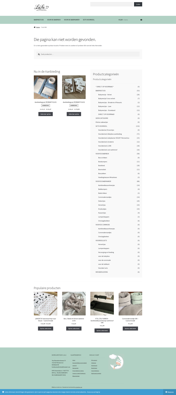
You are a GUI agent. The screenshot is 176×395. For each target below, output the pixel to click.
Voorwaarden (75, 368)
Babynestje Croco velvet (106, 98)
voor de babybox (104, 256)
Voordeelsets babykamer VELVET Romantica (113, 138)
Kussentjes (102, 213)
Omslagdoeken (103, 236)
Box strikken (102, 158)
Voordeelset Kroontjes (106, 130)
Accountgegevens (95, 370)
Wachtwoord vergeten (96, 373)
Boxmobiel (102, 169)
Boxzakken (102, 173)
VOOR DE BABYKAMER (71, 20)
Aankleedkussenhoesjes (106, 185)
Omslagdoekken (104, 221)
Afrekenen (93, 363)
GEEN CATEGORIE (102, 118)
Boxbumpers (102, 162)
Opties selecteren (45, 328)
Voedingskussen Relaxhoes (107, 177)
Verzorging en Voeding (106, 252)
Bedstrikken (102, 193)
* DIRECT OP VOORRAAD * (105, 87)
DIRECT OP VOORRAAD (106, 114)
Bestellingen (94, 368)
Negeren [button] (171, 392)
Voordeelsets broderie (106, 142)
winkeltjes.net (78, 387)
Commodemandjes (104, 197)
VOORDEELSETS (101, 240)
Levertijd (75, 365)
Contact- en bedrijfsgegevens (79, 373)
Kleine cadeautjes (102, 122)
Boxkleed (101, 165)
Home (38, 27)
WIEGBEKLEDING (102, 272)
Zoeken (92, 1)
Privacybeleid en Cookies (78, 370)
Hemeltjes (102, 205)
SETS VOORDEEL (89, 20)
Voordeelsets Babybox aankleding (110, 134)
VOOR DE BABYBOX (53, 20)
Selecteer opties (45, 114)
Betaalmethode (76, 376)
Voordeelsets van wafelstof (107, 150)
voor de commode (104, 260)
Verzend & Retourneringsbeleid (80, 363)
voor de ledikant (103, 264)
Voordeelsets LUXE (104, 146)
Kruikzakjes (102, 209)
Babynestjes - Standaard (106, 110)
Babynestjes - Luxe (104, 106)
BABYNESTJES (39, 20)
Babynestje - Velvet (105, 95)
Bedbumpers (102, 189)
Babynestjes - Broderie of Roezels (110, 102)
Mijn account (94, 360)
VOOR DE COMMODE (103, 225)
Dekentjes (101, 201)
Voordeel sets (103, 268)
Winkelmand (94, 365)
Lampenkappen (103, 217)
